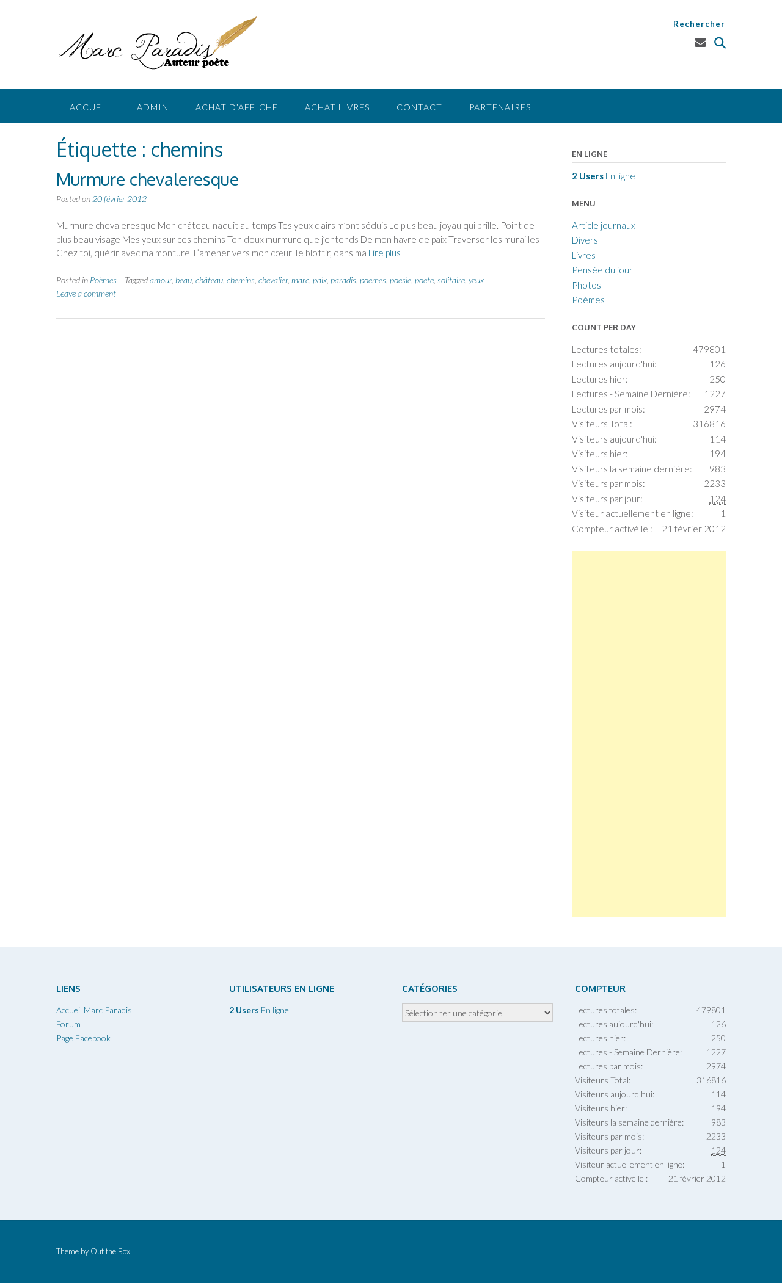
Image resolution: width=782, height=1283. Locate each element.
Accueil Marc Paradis (94, 1010)
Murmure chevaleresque (147, 179)
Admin (153, 107)
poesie (400, 280)
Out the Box (110, 1251)
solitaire (451, 280)
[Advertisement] (649, 734)
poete (424, 280)
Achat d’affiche (237, 107)
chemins (241, 280)
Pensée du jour (602, 269)
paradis (343, 280)
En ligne (603, 175)
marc (300, 280)
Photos (586, 285)
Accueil (90, 107)
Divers (585, 239)
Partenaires (500, 107)
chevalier (273, 280)
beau (183, 280)
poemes (373, 280)
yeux (476, 280)
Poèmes (103, 280)
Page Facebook (83, 1038)
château (209, 280)
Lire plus (384, 252)
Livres (584, 255)
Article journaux (603, 225)
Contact (419, 107)
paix (320, 280)
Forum (68, 1024)
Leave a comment (86, 293)
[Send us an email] (700, 42)
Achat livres (337, 107)
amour (161, 280)
